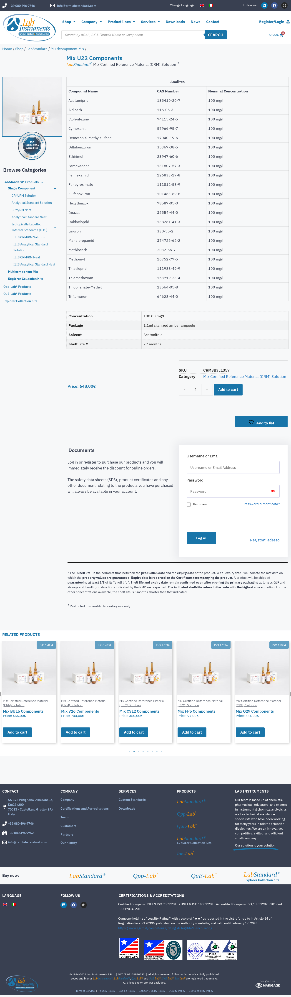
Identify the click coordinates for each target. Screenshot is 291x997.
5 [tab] (148, 751)
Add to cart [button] (17, 732)
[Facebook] (274, 5)
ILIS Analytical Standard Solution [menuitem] (30, 247)
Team (64, 817)
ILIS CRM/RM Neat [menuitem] (26, 257)
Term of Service (85, 990)
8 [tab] (161, 751)
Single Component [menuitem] (21, 188)
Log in (201, 538)
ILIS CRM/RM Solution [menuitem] (29, 237)
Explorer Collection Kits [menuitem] (25, 279)
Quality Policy (177, 990)
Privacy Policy (106, 990)
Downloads (175, 21)
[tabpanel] (29, 692)
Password (195, 480)
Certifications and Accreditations (84, 808)
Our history (68, 843)
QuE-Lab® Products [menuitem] (17, 294)
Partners (66, 834)
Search (215, 35)
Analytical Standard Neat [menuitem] (29, 217)
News (195, 21)
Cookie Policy (127, 990)
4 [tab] (143, 751)
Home (7, 48)
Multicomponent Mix (67, 48)
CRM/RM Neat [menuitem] (21, 210)
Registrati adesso (265, 540)
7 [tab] (157, 751)
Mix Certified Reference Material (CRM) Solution (244, 376)
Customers (68, 826)
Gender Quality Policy (152, 990)
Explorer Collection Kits (194, 843)
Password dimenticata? (262, 504)
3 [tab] (138, 751)
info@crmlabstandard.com (76, 6)
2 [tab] (134, 751)
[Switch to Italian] (211, 5)
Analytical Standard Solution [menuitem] (32, 203)
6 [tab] (152, 751)
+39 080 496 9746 (22, 6)
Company (67, 800)
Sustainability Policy (201, 990)
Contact (212, 21)
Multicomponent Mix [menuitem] (23, 272)
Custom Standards (132, 800)
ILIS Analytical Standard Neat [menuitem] (34, 264)
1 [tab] (129, 751)
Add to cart (228, 389)
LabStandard (37, 48)
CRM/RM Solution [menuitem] (24, 196)
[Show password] (273, 491)
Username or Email (203, 456)
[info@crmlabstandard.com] (52, 5)
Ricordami (200, 504)
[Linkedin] (264, 5)
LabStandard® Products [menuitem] (21, 182)
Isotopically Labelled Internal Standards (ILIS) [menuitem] (29, 227)
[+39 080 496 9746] (4, 5)
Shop (66, 21)
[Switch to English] (202, 5)
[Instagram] (284, 5)
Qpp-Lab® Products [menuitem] (17, 287)
